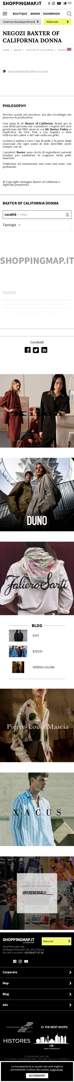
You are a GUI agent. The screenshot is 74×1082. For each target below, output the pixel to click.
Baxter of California (40, 50)
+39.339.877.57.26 (33, 952)
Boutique (20, 13)
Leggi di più (56, 1069)
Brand (35, 13)
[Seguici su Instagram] (53, 3)
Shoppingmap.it (19, 940)
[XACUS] (37, 809)
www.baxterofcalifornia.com (28, 71)
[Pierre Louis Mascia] (37, 725)
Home (6, 50)
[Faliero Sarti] (37, 578)
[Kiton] (37, 411)
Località (10, 214)
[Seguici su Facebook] (49, 3)
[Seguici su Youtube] (58, 3)
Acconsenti (37, 1075)
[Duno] (37, 494)
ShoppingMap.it (22, 3)
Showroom (51, 13)
